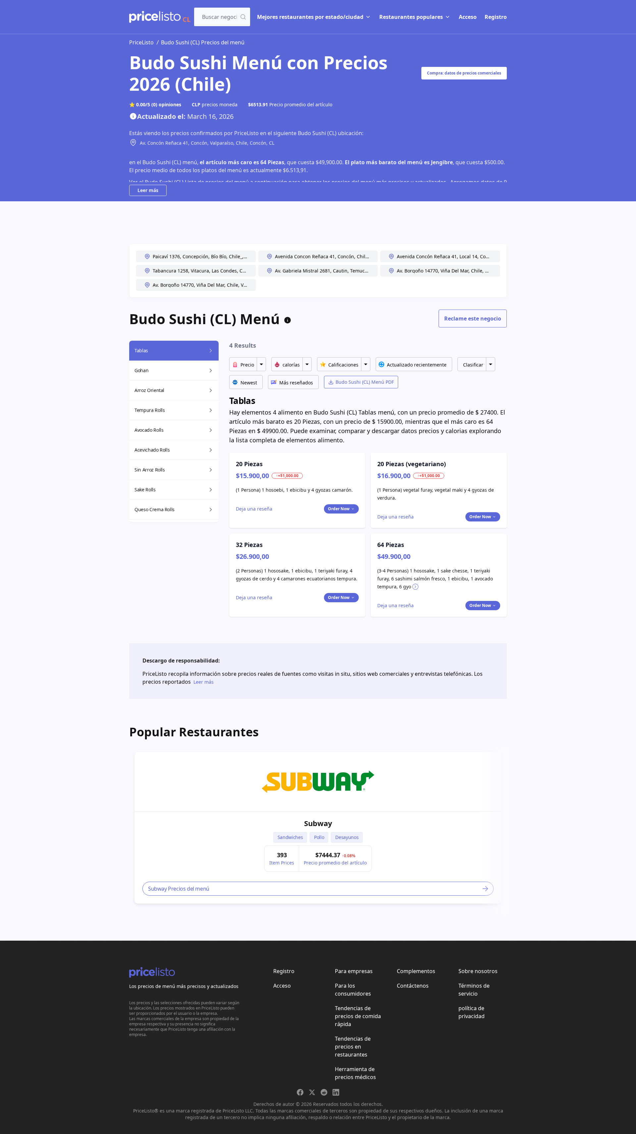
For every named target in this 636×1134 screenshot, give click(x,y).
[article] (318, 828)
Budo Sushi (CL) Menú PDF (365, 382)
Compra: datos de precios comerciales (464, 73)
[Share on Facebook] (300, 1092)
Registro (496, 17)
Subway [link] (318, 823)
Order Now (338, 509)
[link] (318, 781)
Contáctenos (413, 985)
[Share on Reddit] (324, 1092)
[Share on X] (312, 1092)
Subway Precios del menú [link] (178, 888)
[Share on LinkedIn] (336, 1092)
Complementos (416, 971)
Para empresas (354, 971)
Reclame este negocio (472, 318)
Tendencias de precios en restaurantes (353, 1046)
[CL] (155, 17)
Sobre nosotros (478, 971)
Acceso (468, 17)
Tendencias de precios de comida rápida (358, 1016)
